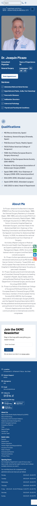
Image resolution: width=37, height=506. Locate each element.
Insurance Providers (7, 447)
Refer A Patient (5, 449)
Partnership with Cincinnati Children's (12, 419)
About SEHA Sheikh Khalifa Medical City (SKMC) (14, 414)
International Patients (7, 452)
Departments (5, 441)
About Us (4, 412)
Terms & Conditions (7, 454)
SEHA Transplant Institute (8, 423)
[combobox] (12, 3)
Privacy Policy (5, 456)
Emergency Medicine (7, 425)
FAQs (2, 427)
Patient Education (6, 443)
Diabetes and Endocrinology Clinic (11, 421)
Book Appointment (9, 76)
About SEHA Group (6, 416)
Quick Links (5, 437)
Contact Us (4, 431)
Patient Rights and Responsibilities (11, 445)
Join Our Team (5, 433)
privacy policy (25, 354)
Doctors (3, 439)
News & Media (5, 429)
